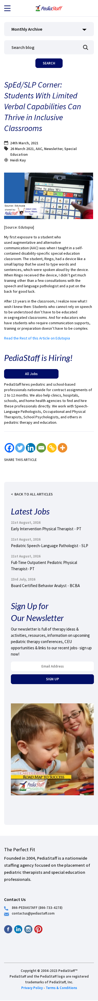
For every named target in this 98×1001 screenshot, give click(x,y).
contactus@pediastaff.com (33, 913)
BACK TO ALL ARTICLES (33, 494)
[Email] (41, 448)
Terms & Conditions (61, 988)
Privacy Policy (32, 988)
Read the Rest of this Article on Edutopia (37, 338)
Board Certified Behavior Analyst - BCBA (45, 585)
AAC (39, 148)
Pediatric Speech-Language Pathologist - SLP (49, 545)
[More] (62, 448)
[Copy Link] (52, 448)
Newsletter (53, 148)
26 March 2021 (22, 148)
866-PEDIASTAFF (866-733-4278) (37, 907)
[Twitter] (20, 448)
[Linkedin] (30, 448)
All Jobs (31, 374)
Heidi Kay (18, 160)
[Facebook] (9, 448)
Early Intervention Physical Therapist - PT (46, 528)
